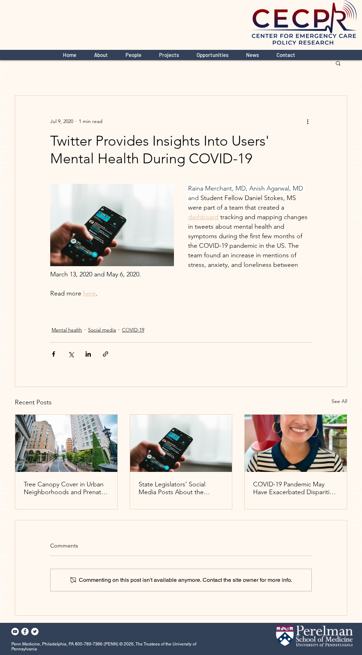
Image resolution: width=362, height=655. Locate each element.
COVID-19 (133, 330)
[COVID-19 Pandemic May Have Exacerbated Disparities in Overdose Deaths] (296, 443)
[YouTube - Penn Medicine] (15, 631)
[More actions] (307, 121)
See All (339, 401)
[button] (338, 63)
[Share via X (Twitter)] (71, 354)
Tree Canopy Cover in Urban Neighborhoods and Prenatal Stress (65, 488)
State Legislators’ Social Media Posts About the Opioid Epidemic (172, 488)
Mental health (67, 330)
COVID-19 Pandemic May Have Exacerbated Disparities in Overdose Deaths (294, 488)
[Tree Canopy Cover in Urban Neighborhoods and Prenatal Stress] (66, 443)
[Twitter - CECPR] (35, 631)
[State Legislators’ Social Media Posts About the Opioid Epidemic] (181, 443)
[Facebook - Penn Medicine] (25, 631)
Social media (102, 330)
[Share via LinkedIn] (88, 354)
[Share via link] (105, 354)
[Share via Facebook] (53, 354)
